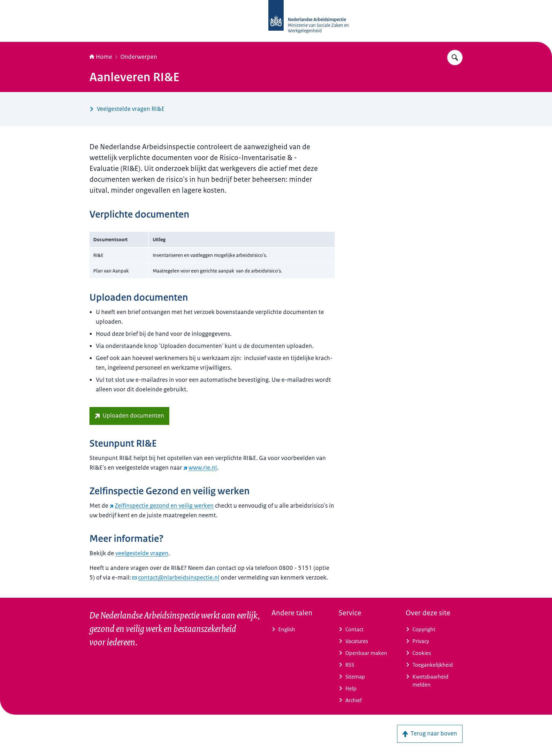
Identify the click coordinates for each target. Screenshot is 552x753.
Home (104, 57)
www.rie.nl (202, 468)
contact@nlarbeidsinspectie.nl (178, 577)
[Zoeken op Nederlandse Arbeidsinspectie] (455, 57)
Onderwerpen (138, 57)
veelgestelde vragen (141, 553)
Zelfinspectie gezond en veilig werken (164, 506)
